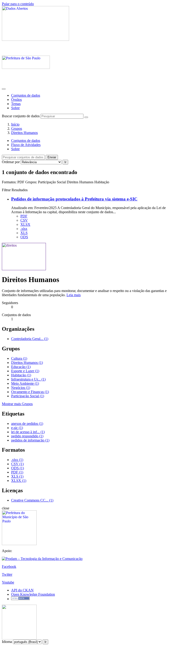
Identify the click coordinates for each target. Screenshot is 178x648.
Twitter (7, 574)
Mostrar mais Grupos (17, 404)
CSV (24, 220)
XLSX (25, 224)
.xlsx (23, 229)
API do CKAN (22, 590)
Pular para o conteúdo (18, 4)
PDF (23, 216)
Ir (65, 162)
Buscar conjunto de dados (21, 116)
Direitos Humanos (24, 133)
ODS (24, 237)
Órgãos (16, 100)
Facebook (9, 567)
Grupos (16, 128)
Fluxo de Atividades (26, 145)
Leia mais (74, 295)
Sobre (15, 108)
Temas (16, 104)
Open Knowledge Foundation (33, 594)
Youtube (8, 582)
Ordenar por (11, 162)
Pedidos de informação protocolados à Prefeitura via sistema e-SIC (74, 199)
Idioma (7, 642)
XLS (24, 233)
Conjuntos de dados (25, 95)
